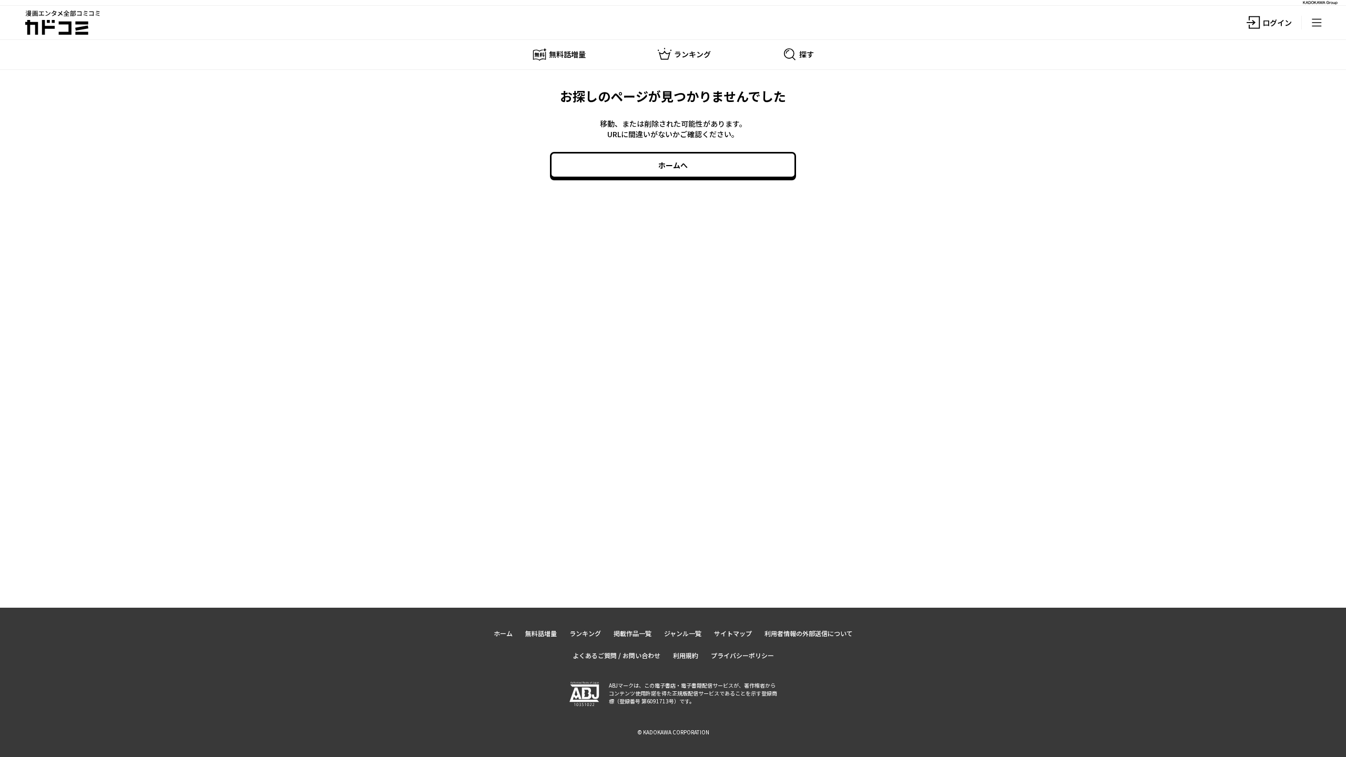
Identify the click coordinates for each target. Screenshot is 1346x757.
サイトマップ (733, 633)
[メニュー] (1316, 22)
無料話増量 (541, 633)
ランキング (585, 633)
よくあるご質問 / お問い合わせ (616, 655)
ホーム (503, 633)
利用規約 (685, 655)
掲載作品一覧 (632, 633)
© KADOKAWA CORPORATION (673, 732)
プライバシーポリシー (742, 655)
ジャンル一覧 (682, 633)
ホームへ (673, 165)
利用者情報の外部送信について (808, 633)
